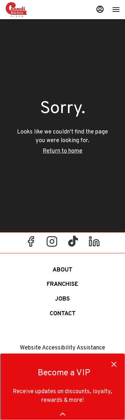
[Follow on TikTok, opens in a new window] (73, 244)
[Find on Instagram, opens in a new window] (52, 244)
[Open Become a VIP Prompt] (62, 414)
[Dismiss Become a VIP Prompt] (114, 364)
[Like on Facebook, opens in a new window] (31, 244)
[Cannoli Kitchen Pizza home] (34, 10)
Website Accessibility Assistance (62, 348)
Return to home (62, 151)
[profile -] (100, 9)
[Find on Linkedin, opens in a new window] (94, 244)
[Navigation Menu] (116, 9)
